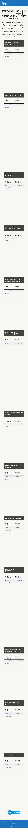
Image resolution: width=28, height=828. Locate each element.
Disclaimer (14, 823)
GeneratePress (20, 826)
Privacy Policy (11, 822)
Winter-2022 (8, 54)
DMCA (23, 822)
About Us (5, 822)
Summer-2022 (18, 54)
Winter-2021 (8, 56)
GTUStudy (14, 33)
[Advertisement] (14, 74)
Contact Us (18, 822)
